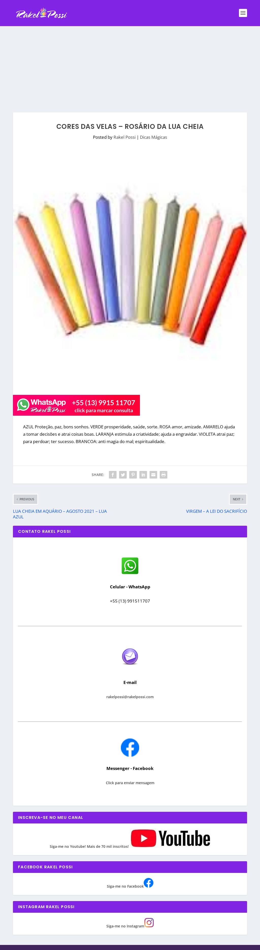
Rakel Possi (124, 137)
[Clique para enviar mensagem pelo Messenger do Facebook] (130, 755)
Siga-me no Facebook (125, 886)
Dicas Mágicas (153, 137)
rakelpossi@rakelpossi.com (130, 696)
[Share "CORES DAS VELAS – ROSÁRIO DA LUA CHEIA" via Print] (163, 475)
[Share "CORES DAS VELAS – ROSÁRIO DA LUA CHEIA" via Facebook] (113, 475)
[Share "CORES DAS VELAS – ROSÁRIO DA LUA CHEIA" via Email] (153, 475)
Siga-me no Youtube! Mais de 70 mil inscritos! (90, 846)
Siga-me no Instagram (125, 926)
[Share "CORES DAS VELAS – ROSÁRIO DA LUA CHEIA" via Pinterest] (133, 475)
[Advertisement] (130, 64)
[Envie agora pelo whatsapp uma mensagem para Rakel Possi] (130, 573)
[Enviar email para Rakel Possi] (130, 669)
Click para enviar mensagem (130, 782)
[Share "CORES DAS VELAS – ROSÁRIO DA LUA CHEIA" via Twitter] (123, 475)
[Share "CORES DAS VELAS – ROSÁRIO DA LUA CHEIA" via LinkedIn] (143, 475)
